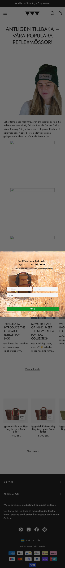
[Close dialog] (63, 253)
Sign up (32, 309)
